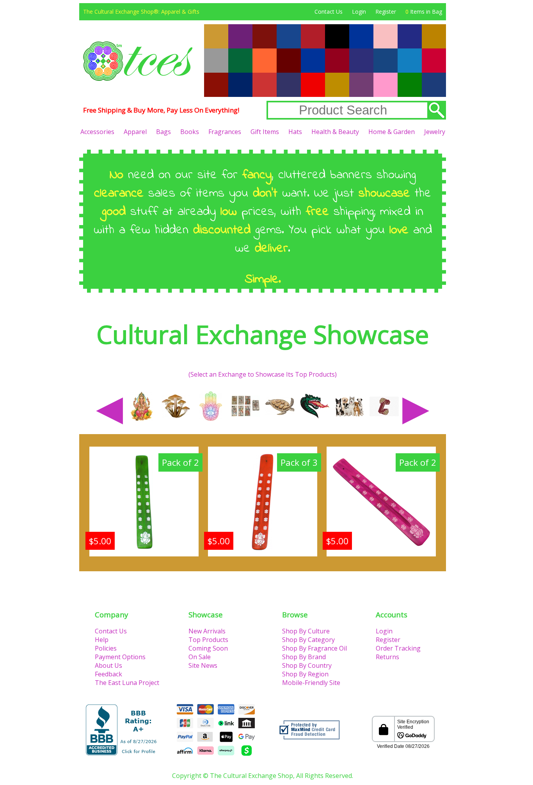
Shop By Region (305, 674)
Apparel (135, 131)
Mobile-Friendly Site (311, 682)
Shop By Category (308, 639)
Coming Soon (208, 648)
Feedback (108, 674)
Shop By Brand (304, 657)
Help (101, 639)
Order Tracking (398, 648)
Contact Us (328, 11)
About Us (108, 665)
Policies (106, 648)
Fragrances (224, 131)
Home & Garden (391, 131)
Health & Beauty (335, 131)
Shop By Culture (306, 631)
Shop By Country (307, 665)
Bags (163, 131)
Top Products (208, 639)
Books (189, 131)
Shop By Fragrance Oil (314, 648)
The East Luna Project (127, 682)
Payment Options (120, 657)
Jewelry (434, 131)
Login (359, 11)
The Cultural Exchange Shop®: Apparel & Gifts (141, 11)
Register (385, 11)
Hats (295, 131)
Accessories (97, 131)
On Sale (199, 657)
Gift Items (265, 131)
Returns (387, 657)
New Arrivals (207, 631)
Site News (202, 665)
